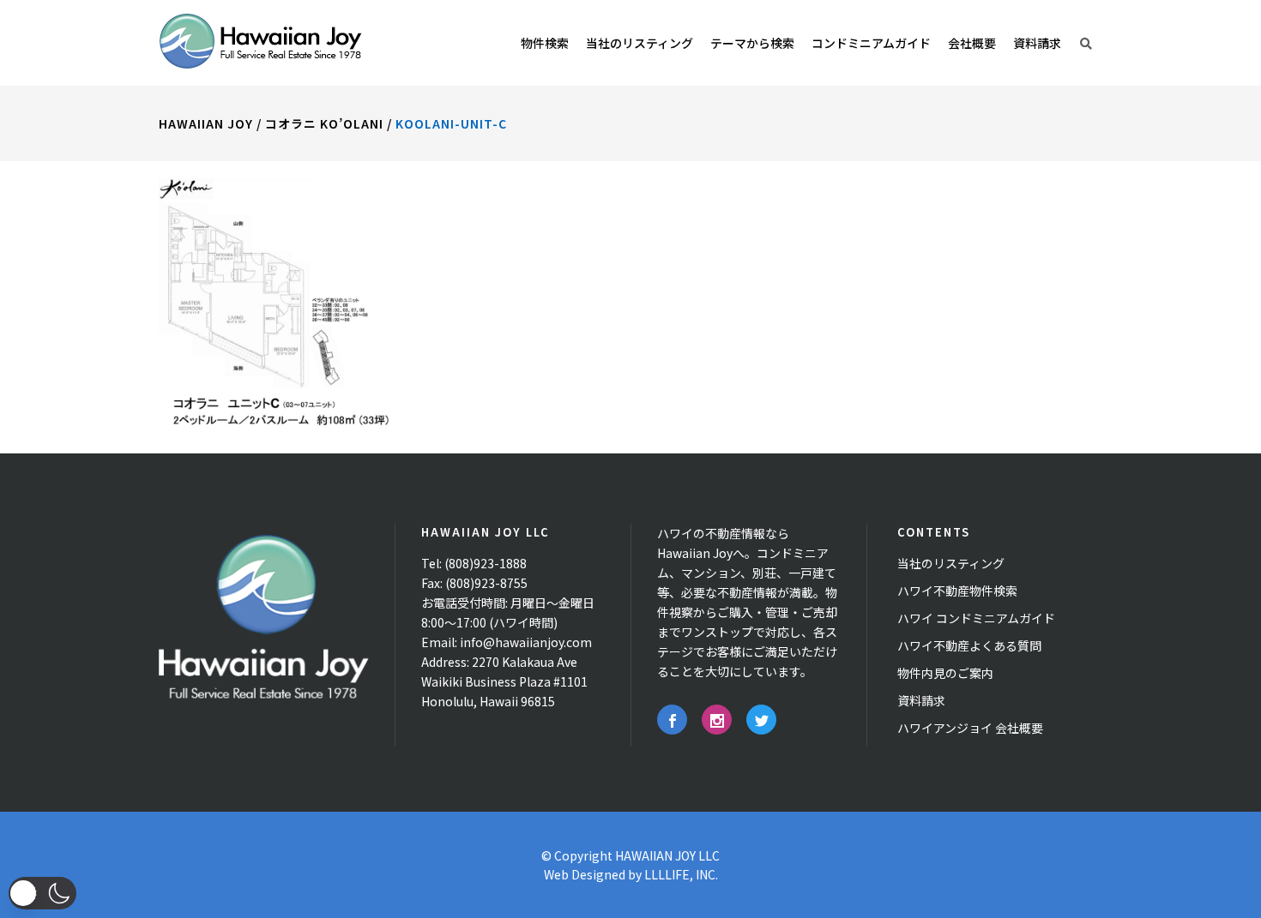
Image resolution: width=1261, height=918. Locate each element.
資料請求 (921, 700)
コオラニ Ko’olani (324, 123)
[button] (42, 893)
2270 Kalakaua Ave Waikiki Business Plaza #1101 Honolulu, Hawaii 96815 (504, 681)
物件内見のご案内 (945, 672)
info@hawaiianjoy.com (526, 642)
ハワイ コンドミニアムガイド (976, 618)
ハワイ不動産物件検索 (957, 590)
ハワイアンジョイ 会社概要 (970, 727)
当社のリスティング (951, 563)
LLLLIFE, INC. (681, 874)
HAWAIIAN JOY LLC (667, 855)
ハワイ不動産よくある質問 (969, 645)
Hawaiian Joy (206, 123)
